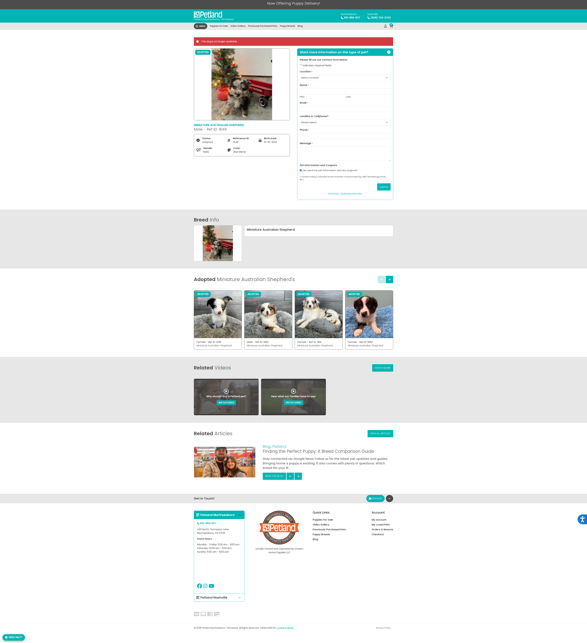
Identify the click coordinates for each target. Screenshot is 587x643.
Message (306, 143)
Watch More (383, 368)
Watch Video (226, 402)
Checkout (378, 534)
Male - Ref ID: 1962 (257, 342)
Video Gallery (238, 25)
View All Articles (380, 433)
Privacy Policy (383, 627)
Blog (300, 25)
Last (348, 96)
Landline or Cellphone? (315, 116)
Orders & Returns (382, 529)
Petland (279, 446)
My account (379, 519)
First (302, 96)
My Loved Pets (381, 524)
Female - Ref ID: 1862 (360, 342)
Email (304, 103)
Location (306, 71)
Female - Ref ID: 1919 (309, 342)
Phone (304, 130)
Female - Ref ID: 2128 (208, 342)
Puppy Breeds (287, 25)
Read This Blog (274, 476)
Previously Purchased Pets (262, 25)
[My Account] (385, 26)
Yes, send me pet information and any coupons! (329, 170)
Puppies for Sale (219, 25)
